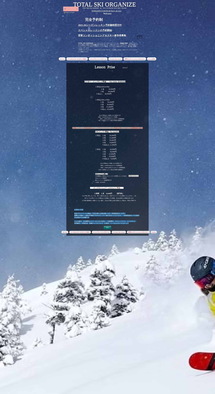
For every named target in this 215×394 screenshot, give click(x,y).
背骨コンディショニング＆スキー (96, 35)
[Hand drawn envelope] (140, 36)
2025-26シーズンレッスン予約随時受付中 (100, 25)
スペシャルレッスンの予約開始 (95, 30)
